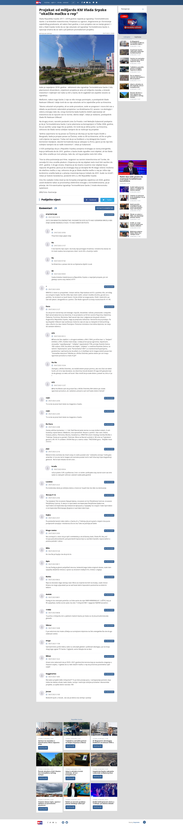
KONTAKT (65, 2)
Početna (47, 2)
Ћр (78, 2)
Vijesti (53, 2)
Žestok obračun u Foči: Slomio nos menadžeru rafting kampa (49, 773)
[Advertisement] (61, 711)
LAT (73, 2)
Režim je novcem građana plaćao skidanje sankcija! (75, 803)
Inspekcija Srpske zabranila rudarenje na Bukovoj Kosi (103, 772)
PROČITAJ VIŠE (43, 748)
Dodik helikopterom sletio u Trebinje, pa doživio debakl (103, 803)
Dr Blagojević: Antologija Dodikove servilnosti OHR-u (103, 742)
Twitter (109, 200)
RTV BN (59, 2)
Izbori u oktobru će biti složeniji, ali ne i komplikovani (74, 773)
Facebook (92, 200)
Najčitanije (137, 37)
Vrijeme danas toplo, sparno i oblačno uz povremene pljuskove (49, 803)
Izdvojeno (127, 37)
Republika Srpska (76, 719)
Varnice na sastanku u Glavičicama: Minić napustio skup (48, 742)
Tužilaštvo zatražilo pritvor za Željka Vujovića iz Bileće (75, 742)
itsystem (136, 822)
